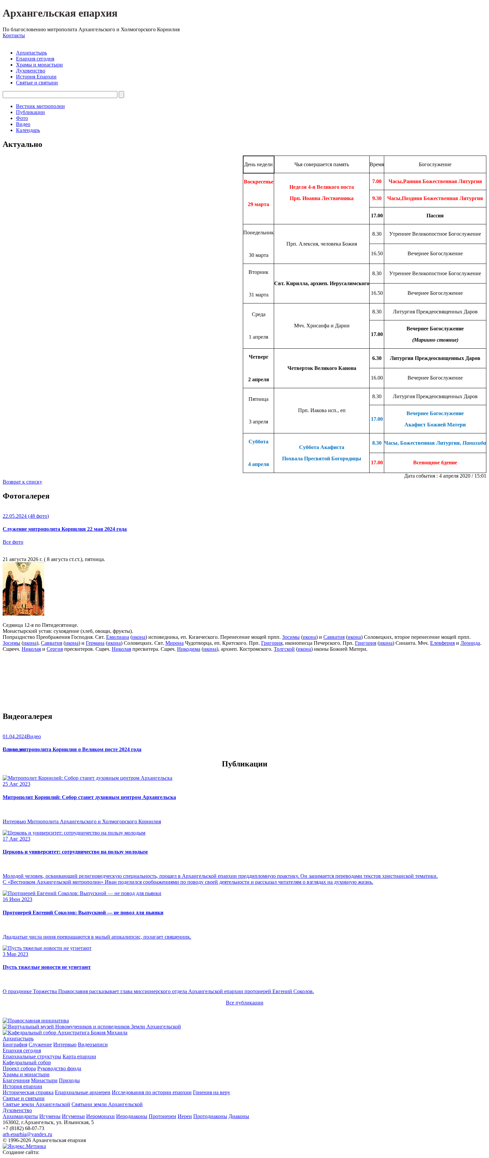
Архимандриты (20, 1116)
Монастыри (44, 1080)
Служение (40, 1044)
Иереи (185, 1116)
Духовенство (30, 70)
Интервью (65, 1044)
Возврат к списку (22, 482)
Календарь (28, 130)
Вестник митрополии (40, 106)
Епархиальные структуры (32, 1056)
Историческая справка (28, 1092)
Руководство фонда (59, 1068)
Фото (22, 118)
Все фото (13, 542)
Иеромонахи (100, 1116)
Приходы (69, 1080)
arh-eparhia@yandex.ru (27, 1134)
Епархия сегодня (35, 58)
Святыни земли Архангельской (107, 1104)
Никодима (188, 649)
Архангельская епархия (60, 13)
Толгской (284, 649)
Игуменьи (73, 1116)
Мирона (174, 643)
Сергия (55, 649)
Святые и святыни (37, 82)
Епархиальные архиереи (82, 1092)
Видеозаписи (93, 1044)
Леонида (470, 643)
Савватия (334, 637)
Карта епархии (79, 1056)
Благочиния (16, 1080)
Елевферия (442, 643)
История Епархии (36, 76)
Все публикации (244, 1002)
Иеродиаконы (131, 1116)
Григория (271, 643)
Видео (23, 124)
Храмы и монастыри (39, 64)
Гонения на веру (211, 1092)
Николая (31, 649)
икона (138, 637)
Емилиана (117, 637)
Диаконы (239, 1116)
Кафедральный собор (27, 1062)
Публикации (30, 112)
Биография (15, 1044)
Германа (95, 643)
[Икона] (23, 614)
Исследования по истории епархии (152, 1092)
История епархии (22, 1086)
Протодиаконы (210, 1116)
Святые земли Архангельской (36, 1104)
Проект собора (19, 1068)
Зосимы (291, 637)
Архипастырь (31, 53)
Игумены (50, 1116)
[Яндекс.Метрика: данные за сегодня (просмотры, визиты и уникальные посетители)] (24, 1146)
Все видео (14, 749)
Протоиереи (162, 1116)
